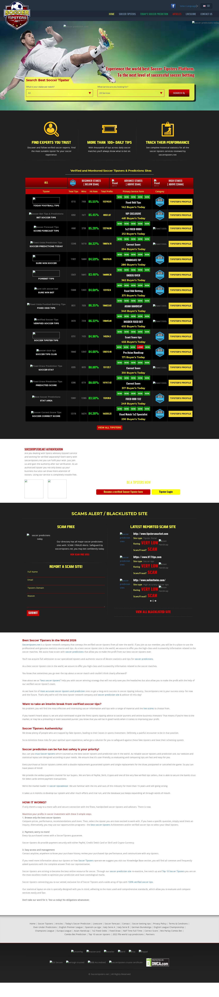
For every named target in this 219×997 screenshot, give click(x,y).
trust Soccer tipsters (45, 753)
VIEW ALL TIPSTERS (109, 428)
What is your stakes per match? (40, 87)
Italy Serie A (109, 927)
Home (32, 923)
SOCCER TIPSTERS (127, 14)
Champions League (44, 930)
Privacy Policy (159, 923)
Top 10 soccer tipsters (99, 934)
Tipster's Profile (180, 202)
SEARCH (177, 93)
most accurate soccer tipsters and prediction (62, 691)
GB (208, 6)
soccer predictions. (144, 659)
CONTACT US (206, 14)
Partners (150, 934)
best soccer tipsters (50, 680)
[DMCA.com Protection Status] (157, 962)
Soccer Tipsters (86, 860)
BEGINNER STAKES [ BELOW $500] (91, 183)
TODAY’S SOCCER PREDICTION (154, 14)
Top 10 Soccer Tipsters (173, 871)
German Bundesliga (141, 927)
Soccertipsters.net (31, 644)
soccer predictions (74, 651)
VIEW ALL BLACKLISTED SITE (153, 612)
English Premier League (71, 927)
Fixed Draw (115, 930)
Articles (59, 923)
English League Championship (169, 927)
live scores (148, 708)
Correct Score (151, 930)
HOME (111, 14)
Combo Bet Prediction (75, 934)
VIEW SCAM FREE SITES (79, 555)
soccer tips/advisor (58, 786)
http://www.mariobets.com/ (151, 557)
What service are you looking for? (112, 87)
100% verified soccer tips (140, 882)
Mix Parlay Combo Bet (171, 930)
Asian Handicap (82, 930)
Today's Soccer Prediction (78, 923)
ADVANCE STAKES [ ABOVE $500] (133, 183)
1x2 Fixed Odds (99, 930)
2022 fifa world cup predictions (128, 934)
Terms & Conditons (178, 923)
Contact (126, 923)
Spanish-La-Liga (93, 927)
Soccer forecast (112, 923)
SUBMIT (33, 613)
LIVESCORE (191, 14)
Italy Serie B (123, 927)
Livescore (97, 923)
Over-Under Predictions (45, 927)
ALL (46, 183)
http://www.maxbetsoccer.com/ (153, 534)
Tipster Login (166, 492)
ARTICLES (177, 14)
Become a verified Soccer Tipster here (123, 492)
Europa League (64, 930)
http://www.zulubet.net (148, 580)
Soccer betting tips (141, 923)
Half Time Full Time (132, 930)
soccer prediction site (108, 694)
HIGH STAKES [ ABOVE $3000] (175, 183)
